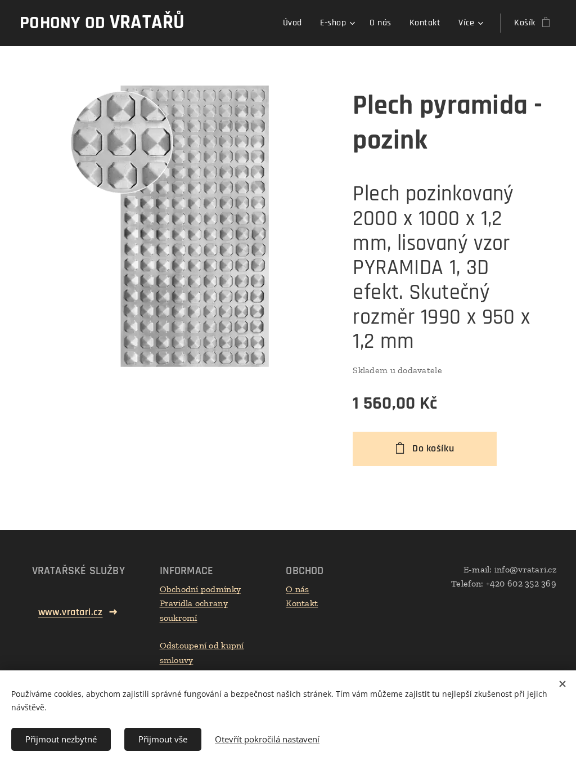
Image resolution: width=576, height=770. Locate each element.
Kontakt (302, 603)
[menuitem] (295, 23)
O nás (297, 589)
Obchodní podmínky (200, 589)
